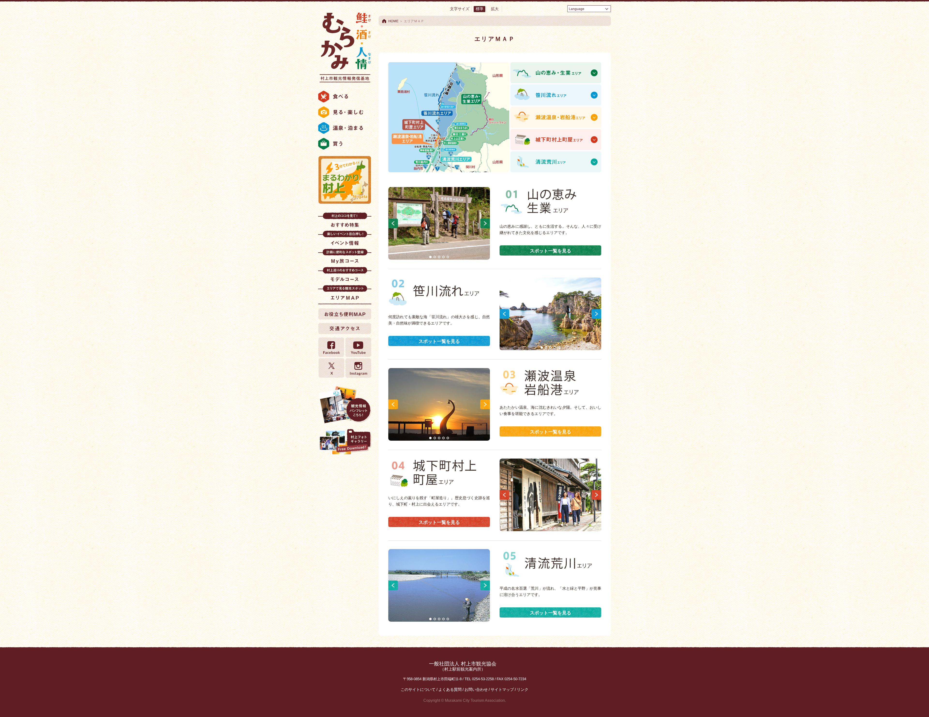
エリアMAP (344, 294)
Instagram (358, 368)
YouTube (358, 347)
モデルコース (344, 276)
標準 (479, 9)
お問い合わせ (476, 689)
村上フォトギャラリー (344, 442)
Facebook (331, 347)
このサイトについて (418, 689)
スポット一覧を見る (550, 250)
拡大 (495, 9)
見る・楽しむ (344, 112)
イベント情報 (344, 240)
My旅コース (344, 258)
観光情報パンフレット (344, 404)
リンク (522, 689)
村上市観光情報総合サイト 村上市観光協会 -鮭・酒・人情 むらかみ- (344, 45)
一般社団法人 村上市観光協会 (462, 666)
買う (344, 144)
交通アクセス (344, 328)
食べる (344, 96)
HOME (393, 21)
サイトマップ (502, 689)
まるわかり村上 (344, 180)
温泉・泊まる (344, 128)
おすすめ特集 (344, 221)
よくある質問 (450, 689)
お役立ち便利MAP (344, 314)
